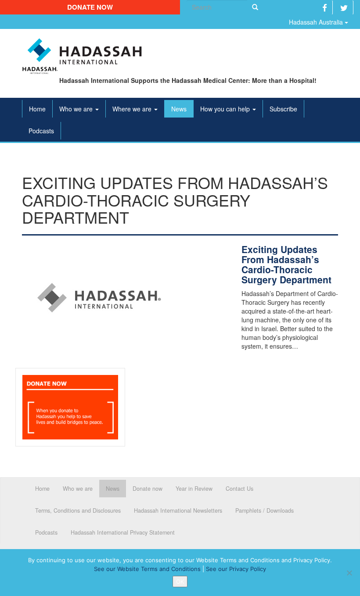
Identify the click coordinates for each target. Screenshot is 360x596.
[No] (349, 572)
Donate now (90, 7)
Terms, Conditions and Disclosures (78, 510)
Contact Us (239, 489)
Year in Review (194, 489)
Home (37, 108)
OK (180, 581)
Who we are (76, 108)
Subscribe (283, 108)
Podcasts (41, 130)
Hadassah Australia (317, 22)
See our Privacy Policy (236, 568)
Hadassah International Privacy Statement (123, 532)
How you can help (226, 108)
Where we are (132, 108)
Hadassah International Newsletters (178, 510)
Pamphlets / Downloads (264, 510)
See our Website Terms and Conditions (147, 568)
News (179, 108)
